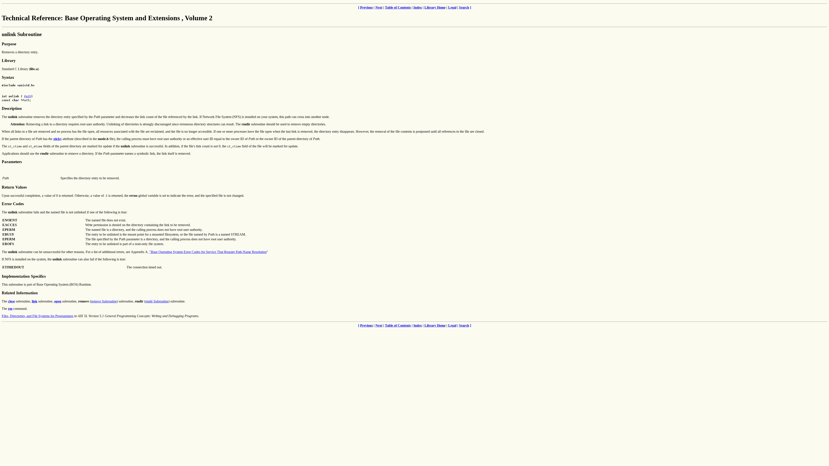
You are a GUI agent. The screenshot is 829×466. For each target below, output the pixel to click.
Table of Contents (398, 7)
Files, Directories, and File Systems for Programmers (37, 316)
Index (417, 7)
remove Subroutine (104, 301)
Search (464, 7)
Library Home (435, 7)
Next (378, 7)
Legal (452, 7)
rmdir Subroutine (156, 301)
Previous (366, 7)
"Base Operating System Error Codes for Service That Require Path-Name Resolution (208, 252)
